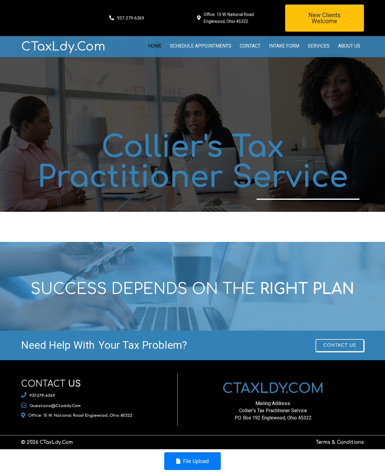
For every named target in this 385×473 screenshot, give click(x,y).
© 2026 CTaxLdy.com (47, 442)
